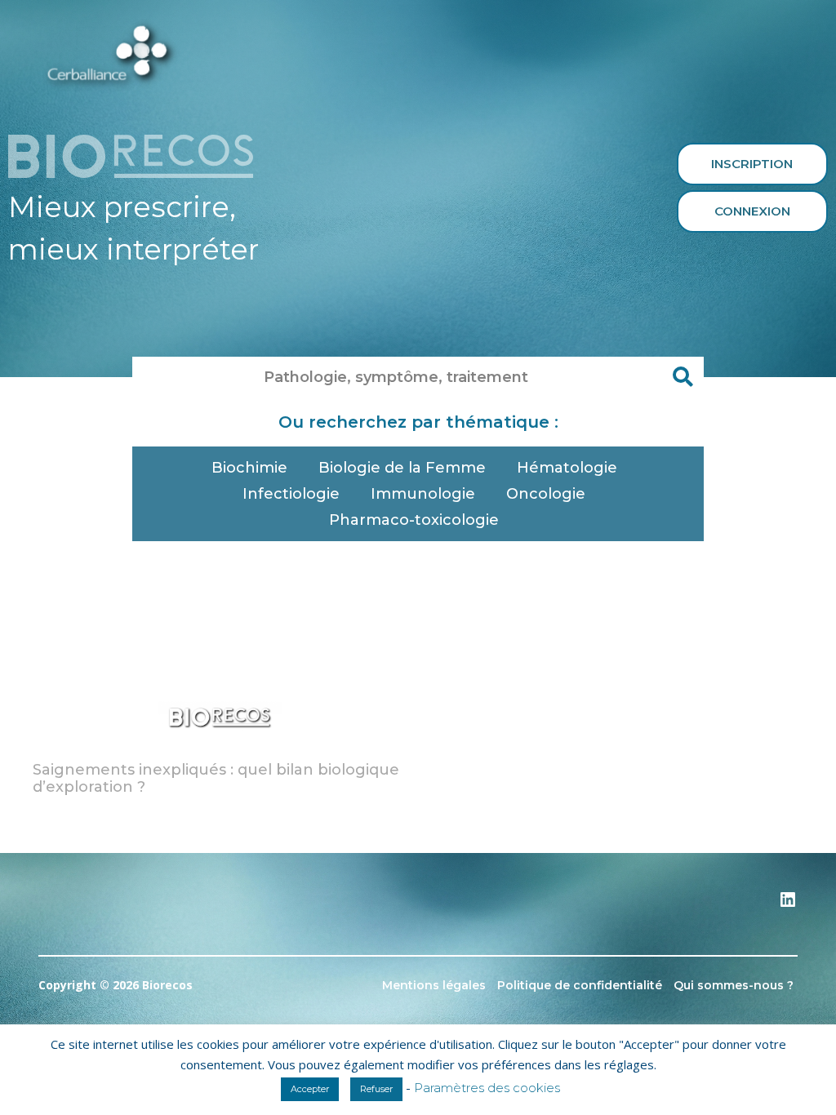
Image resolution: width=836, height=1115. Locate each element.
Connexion (752, 211)
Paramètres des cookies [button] (487, 1087)
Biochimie (249, 468)
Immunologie (423, 494)
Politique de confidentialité (579, 985)
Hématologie (567, 468)
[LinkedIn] (788, 905)
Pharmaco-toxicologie (414, 520)
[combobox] (397, 377)
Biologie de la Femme (402, 468)
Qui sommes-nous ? (734, 985)
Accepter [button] (310, 1089)
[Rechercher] (683, 377)
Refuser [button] (376, 1089)
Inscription (752, 163)
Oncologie (545, 494)
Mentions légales (434, 985)
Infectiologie (291, 494)
